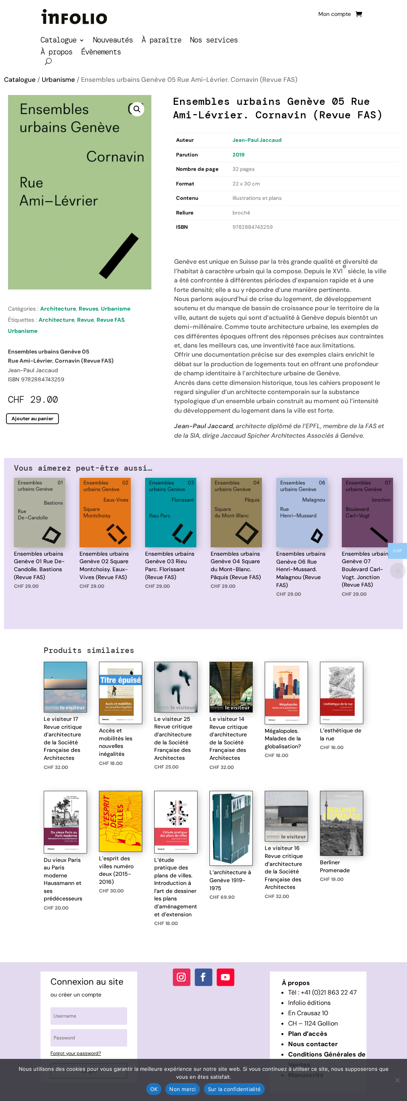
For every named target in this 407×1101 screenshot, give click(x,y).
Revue (85, 319)
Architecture (58, 308)
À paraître (161, 41)
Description (189, 240)
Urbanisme (58, 79)
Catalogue (58, 41)
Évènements (101, 53)
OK (154, 1089)
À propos (56, 53)
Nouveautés (113, 41)
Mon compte (334, 14)
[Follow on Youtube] (225, 977)
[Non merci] (397, 1080)
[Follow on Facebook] (203, 977)
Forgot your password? (75, 1053)
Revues (88, 308)
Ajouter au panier (32, 418)
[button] (137, 109)
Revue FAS (110, 319)
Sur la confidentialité (234, 1089)
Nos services (214, 41)
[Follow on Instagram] (181, 977)
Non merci (182, 1089)
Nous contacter (313, 1044)
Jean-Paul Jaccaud (257, 140)
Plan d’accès (308, 1034)
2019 (238, 154)
